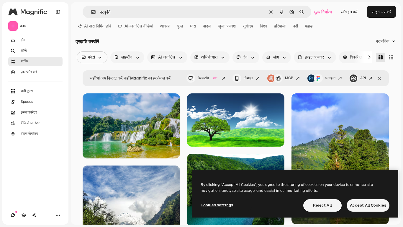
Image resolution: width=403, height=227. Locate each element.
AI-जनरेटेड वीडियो (138, 26)
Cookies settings (217, 204)
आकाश (165, 26)
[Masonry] (380, 57)
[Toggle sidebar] (58, 12)
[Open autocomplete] (91, 12)
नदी (295, 26)
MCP (289, 78)
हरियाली (280, 26)
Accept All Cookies (368, 205)
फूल (180, 26)
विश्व (263, 26)
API (363, 78)
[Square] (391, 57)
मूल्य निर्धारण (323, 11)
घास (193, 26)
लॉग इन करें (349, 11)
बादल (207, 26)
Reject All (322, 205)
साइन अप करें (381, 11)
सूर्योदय (248, 26)
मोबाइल (248, 78)
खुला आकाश (227, 26)
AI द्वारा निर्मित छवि (97, 26)
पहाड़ (309, 26)
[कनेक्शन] (13, 215)
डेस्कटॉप (207, 78)
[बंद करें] (379, 78)
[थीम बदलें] (34, 215)
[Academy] (23, 215)
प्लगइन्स (330, 78)
